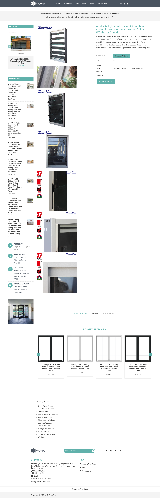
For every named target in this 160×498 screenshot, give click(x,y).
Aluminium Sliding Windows (48, 414)
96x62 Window (43, 412)
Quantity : (98, 65)
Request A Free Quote (88, 464)
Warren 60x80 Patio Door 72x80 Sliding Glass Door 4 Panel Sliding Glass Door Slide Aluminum (14, 90)
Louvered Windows (45, 423)
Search (82, 468)
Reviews (95, 313)
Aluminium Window (45, 417)
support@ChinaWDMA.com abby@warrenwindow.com (41, 479)
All (47, 17)
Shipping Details (108, 313)
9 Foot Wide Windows (46, 409)
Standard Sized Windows (47, 434)
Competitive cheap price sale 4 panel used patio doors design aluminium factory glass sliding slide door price (15, 205)
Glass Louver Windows (46, 420)
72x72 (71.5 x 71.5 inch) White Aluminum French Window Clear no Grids (80, 367)
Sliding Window (43, 431)
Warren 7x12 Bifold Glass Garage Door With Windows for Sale (20, 61)
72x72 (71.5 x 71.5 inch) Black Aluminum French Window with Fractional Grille (51, 368)
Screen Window (44, 426)
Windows (41, 437)
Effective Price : (100, 55)
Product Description (80, 313)
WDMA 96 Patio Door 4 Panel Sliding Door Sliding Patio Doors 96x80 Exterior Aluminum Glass (15, 129)
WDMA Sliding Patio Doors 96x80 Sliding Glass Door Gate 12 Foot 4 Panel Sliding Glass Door (15, 147)
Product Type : (100, 75)
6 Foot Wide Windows (46, 406)
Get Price (11, 99)
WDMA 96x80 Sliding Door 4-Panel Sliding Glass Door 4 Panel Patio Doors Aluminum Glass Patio (15, 185)
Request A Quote (121, 56)
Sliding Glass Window (46, 429)
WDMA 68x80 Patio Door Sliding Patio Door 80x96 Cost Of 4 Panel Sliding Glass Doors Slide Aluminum (15, 166)
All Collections (85, 471)
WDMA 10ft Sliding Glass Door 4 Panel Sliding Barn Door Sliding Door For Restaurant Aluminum (14, 110)
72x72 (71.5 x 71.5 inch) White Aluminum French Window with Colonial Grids (109, 368)
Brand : (98, 68)
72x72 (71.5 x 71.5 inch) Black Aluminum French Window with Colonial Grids (138, 368)
